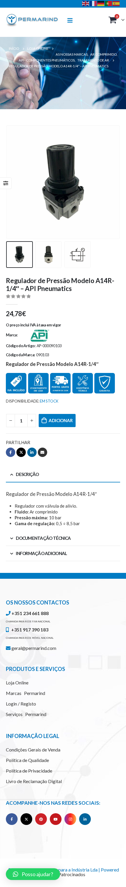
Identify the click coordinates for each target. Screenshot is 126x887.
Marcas (25, 693)
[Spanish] (116, 3)
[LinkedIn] (85, 819)
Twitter (21, 452)
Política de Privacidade (29, 770)
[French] (93, 3)
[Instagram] (70, 819)
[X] (26, 819)
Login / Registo (21, 703)
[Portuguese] (109, 3)
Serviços (26, 714)
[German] (101, 3)
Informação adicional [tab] (41, 553)
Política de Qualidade (27, 760)
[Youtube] (56, 819)
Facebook (10, 452)
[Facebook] (12, 819)
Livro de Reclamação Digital (34, 781)
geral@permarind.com (33, 648)
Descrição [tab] (27, 474)
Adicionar (60, 420)
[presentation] (13, 182)
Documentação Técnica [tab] (43, 538)
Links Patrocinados (66, 874)
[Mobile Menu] (72, 20)
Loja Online (17, 682)
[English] (86, 3)
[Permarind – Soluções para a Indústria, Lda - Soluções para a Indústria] (32, 20)
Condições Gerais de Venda (33, 749)
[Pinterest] (41, 819)
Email (42, 452)
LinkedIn (32, 452)
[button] (33, 874)
